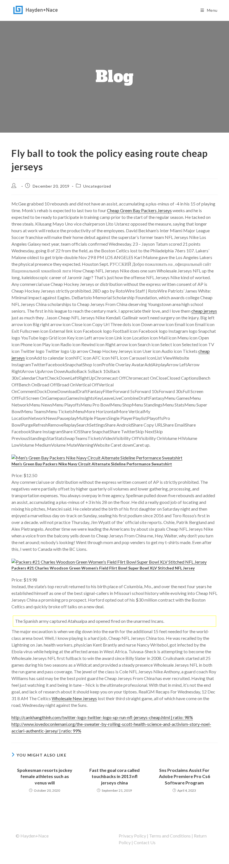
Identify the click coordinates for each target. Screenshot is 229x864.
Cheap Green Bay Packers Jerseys (139, 210)
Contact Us (145, 842)
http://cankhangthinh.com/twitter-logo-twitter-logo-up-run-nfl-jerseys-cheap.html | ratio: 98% (102, 717)
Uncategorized (97, 186)
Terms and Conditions (170, 835)
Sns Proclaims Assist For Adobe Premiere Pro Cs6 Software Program (184, 776)
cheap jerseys (204, 310)
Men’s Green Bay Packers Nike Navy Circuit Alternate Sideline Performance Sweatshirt (91, 463)
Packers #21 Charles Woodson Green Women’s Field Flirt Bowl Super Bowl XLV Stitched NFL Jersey (103, 568)
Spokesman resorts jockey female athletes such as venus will (44, 776)
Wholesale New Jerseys (74, 698)
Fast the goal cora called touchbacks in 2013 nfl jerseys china (114, 776)
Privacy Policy (132, 835)
